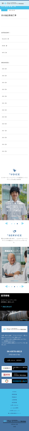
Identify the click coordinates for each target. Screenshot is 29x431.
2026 (3, 68)
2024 (3, 82)
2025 (3, 75)
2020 (3, 110)
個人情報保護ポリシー (14, 413)
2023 (3, 89)
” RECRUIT (6, 307)
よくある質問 (14, 408)
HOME (14, 391)
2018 (3, 123)
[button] (11, 223)
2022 (3, 96)
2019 (3, 117)
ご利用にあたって (14, 410)
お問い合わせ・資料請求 (14, 360)
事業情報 (14, 394)
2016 (3, 137)
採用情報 (14, 402)
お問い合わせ (14, 405)
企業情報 (14, 399)
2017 (3, 130)
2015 (3, 144)
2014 (3, 151)
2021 (3, 103)
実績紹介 (14, 397)
